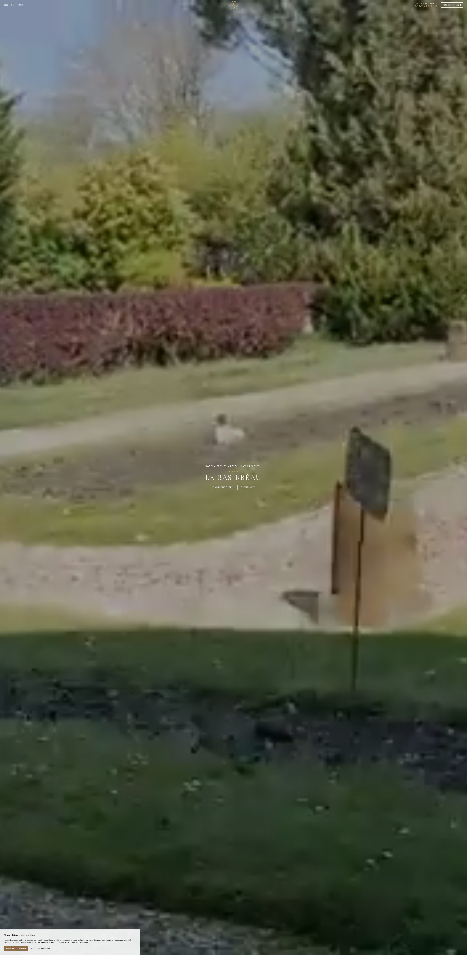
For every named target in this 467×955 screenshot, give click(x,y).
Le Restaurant (247, 487)
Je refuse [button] (22, 948)
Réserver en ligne (452, 5)
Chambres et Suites (222, 487)
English (21, 5)
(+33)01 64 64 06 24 (426, 6)
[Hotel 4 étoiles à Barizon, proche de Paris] (233, 5)
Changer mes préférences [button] (40, 948)
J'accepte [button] (10, 948)
